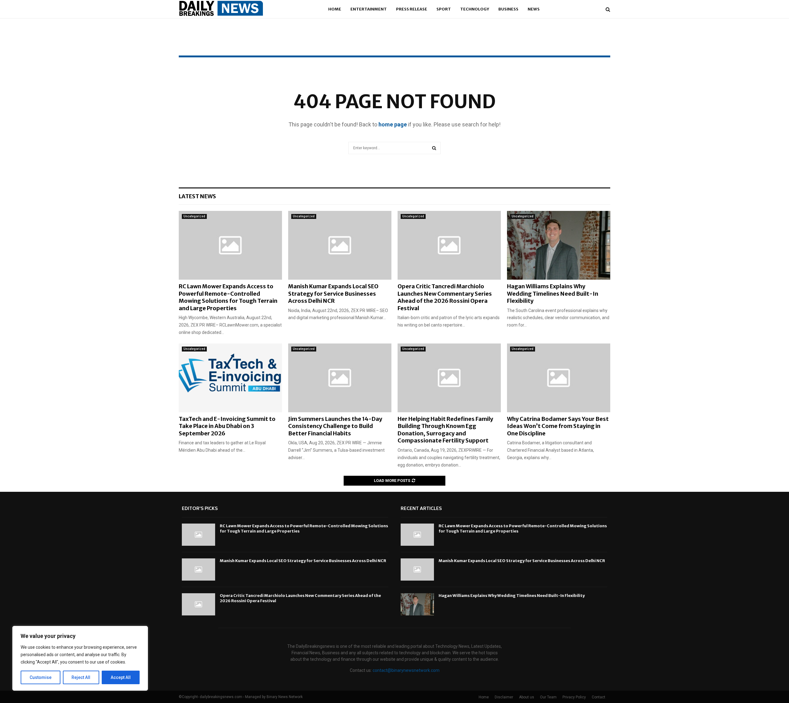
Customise (40, 677)
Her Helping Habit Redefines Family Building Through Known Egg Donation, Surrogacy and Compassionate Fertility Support (445, 429)
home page (392, 124)
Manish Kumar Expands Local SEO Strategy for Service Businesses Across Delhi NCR (333, 293)
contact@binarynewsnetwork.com (406, 670)
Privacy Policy (574, 697)
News (534, 9)
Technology (474, 9)
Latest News (197, 196)
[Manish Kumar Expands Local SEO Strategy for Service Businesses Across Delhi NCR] (339, 245)
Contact (598, 697)
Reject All (81, 677)
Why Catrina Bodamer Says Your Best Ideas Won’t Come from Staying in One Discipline (558, 426)
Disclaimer (504, 697)
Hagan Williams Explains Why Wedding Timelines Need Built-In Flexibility (552, 293)
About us (526, 697)
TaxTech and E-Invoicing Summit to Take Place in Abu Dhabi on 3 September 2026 (227, 426)
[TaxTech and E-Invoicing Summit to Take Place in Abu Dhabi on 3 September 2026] (230, 377)
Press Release (411, 9)
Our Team (548, 697)
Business (508, 9)
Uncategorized (194, 216)
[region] (80, 658)
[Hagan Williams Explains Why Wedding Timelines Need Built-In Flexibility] (558, 245)
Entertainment (368, 9)
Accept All (121, 677)
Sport (443, 9)
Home (334, 9)
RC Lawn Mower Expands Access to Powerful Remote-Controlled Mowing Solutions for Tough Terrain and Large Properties (228, 297)
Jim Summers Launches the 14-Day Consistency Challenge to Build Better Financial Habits (335, 426)
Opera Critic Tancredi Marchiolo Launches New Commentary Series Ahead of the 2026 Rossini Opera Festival (445, 297)
